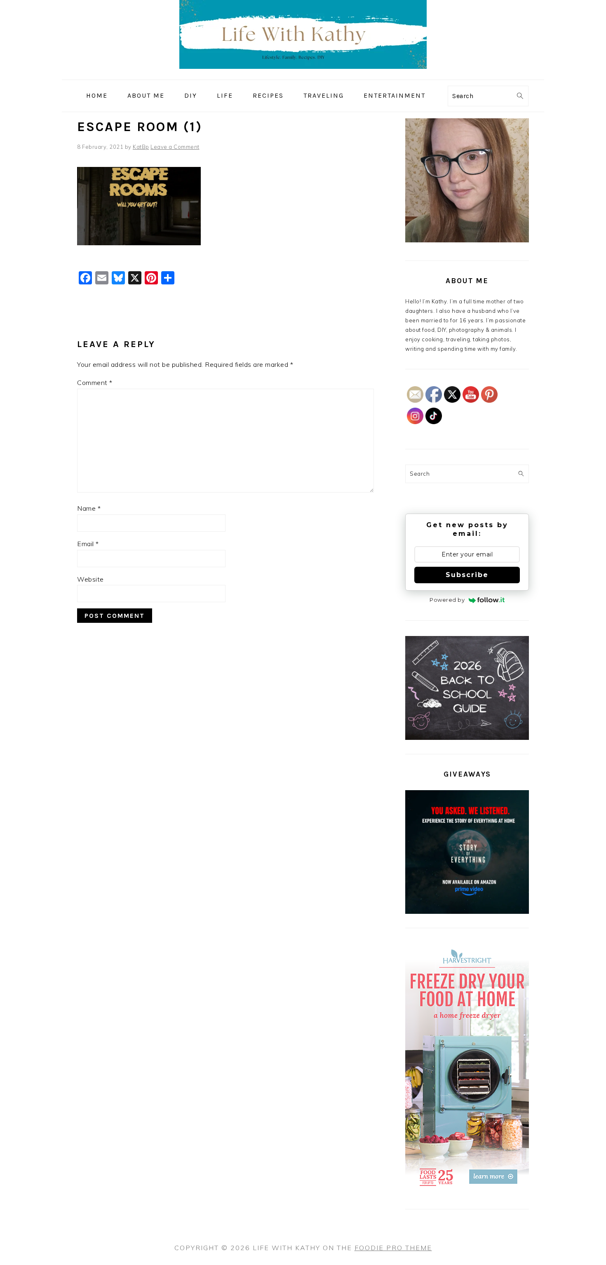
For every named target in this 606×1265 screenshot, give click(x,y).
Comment (95, 382)
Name (89, 508)
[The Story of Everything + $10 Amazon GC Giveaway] (467, 911)
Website (90, 579)
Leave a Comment (175, 146)
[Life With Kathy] (303, 73)
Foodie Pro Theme (393, 1248)
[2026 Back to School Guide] (467, 738)
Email (88, 544)
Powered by (447, 599)
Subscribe (467, 575)
